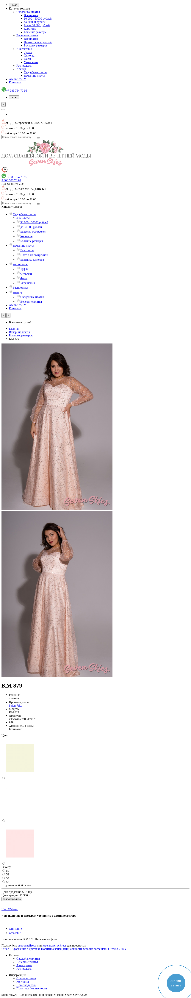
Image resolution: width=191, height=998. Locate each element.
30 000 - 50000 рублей (38, 18)
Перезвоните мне (12, 183)
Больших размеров (36, 45)
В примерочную (12, 899)
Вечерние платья (27, 35)
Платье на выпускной (38, 42)
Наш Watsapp (9, 909)
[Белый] (20, 820)
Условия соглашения (96, 948)
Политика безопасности (31, 988)
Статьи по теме (26, 978)
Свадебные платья (28, 11)
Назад (13, 5)
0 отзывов (14, 697)
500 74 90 (11, 180)
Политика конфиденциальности (61, 948)
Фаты (27, 58)
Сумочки (29, 55)
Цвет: (5, 735)
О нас (5, 948)
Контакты (15, 82)
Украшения (31, 62)
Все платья (31, 15)
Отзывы (15, 932)
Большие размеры (35, 32)
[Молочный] (20, 778)
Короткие (30, 28)
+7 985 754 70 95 (16, 90)
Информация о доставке (25, 948)
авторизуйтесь (27, 945)
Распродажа (24, 65)
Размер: (6, 867)
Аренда (21, 69)
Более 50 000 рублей (37, 25)
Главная (14, 328)
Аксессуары (24, 48)
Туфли (28, 52)
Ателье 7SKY (17, 79)
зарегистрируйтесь (54, 945)
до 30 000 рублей (35, 22)
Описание (15, 928)
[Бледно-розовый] (20, 863)
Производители (26, 985)
